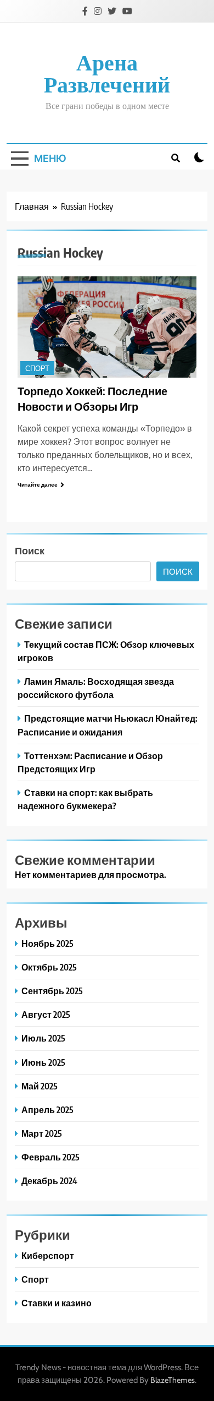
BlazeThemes (172, 1380)
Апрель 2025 (47, 1109)
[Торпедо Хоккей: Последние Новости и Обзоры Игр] (107, 326)
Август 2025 (45, 1014)
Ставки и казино (56, 1303)
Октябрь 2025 (49, 967)
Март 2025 (41, 1133)
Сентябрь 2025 (52, 990)
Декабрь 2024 (49, 1180)
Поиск (29, 550)
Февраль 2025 (50, 1157)
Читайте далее (38, 485)
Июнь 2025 (43, 1062)
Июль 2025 (43, 1038)
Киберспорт (47, 1255)
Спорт (37, 368)
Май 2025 (39, 1086)
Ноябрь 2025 (47, 943)
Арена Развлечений (107, 74)
